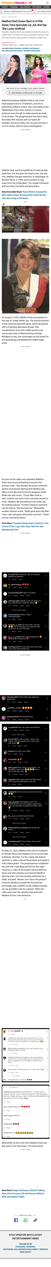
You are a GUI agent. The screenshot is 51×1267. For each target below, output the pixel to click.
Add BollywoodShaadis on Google (27, 93)
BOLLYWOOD (25, 7)
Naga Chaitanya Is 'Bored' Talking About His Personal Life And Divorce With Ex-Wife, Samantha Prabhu (23, 1193)
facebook (30, 1247)
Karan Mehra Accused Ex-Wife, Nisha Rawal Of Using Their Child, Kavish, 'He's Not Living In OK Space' (24, 195)
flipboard (20, 1247)
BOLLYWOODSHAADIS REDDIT (12, 51)
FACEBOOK (25, 48)
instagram (8, 1249)
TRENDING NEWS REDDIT (31, 51)
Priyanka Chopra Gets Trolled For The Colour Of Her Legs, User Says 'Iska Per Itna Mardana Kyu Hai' (25, 526)
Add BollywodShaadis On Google (17, 11)
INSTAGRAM (34, 48)
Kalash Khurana (9, 42)
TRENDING (14, 7)
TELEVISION (36, 7)
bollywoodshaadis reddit (26, 1249)
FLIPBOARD (17, 48)
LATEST (5, 7)
